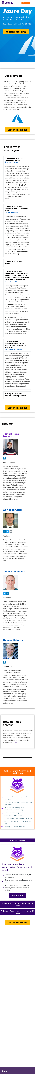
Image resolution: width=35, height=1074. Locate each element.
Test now (25, 3)
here (15, 742)
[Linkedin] (4, 458)
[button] (17, 160)
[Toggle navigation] (8, 3)
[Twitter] (7, 531)
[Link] (11, 531)
